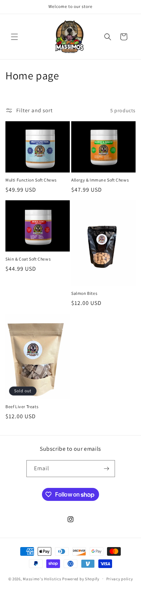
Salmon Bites (84, 293)
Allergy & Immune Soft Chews (100, 180)
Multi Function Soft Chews (31, 180)
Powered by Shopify (80, 578)
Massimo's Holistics (42, 578)
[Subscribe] (107, 468)
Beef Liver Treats (21, 406)
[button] (14, 37)
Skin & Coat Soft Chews (28, 259)
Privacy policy (119, 578)
